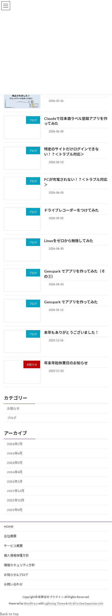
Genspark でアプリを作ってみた (71, 302)
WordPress (31, 603)
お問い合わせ (13, 584)
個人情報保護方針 (16, 555)
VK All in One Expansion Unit (85, 603)
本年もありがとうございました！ (71, 332)
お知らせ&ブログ (16, 575)
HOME (9, 526)
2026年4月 (14, 472)
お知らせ (13, 408)
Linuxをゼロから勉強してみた (68, 240)
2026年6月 (14, 453)
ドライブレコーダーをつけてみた (71, 210)
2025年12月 (15, 491)
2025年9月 (14, 510)
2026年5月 (14, 463)
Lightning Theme (54, 603)
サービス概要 (13, 546)
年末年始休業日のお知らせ (66, 363)
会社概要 (10, 536)
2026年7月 (14, 444)
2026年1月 (14, 481)
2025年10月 (15, 500)
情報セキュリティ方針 (19, 565)
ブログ (11, 418)
